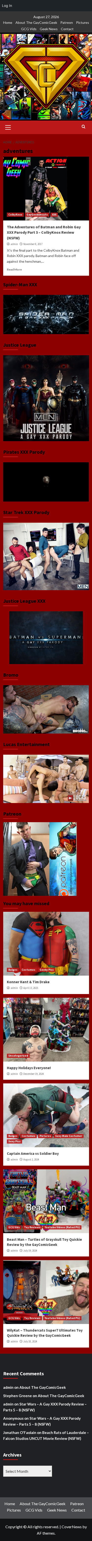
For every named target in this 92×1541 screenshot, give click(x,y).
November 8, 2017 (32, 244)
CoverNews (72, 1526)
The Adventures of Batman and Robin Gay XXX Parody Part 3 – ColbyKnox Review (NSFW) (44, 232)
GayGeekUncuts (37, 214)
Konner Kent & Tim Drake (28, 982)
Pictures (82, 22)
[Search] (83, 127)
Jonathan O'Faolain (19, 1432)
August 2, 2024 (31, 1159)
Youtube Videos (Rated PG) (62, 1227)
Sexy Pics (14, 1141)
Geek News (49, 29)
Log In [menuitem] (7, 5)
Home (7, 22)
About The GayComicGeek (36, 22)
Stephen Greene (17, 1395)
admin (14, 244)
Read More (14, 269)
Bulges (12, 969)
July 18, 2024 (30, 1341)
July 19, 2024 (30, 1250)
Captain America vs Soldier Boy (33, 1153)
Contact (67, 29)
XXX (54, 214)
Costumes (28, 969)
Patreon (66, 22)
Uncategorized (18, 1055)
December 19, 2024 (33, 1074)
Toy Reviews (32, 1227)
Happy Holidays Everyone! (29, 1067)
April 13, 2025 (30, 988)
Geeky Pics (46, 969)
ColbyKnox (15, 214)
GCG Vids (29, 29)
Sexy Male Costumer (68, 1136)
